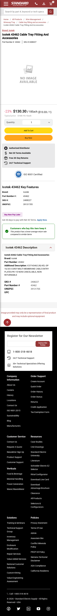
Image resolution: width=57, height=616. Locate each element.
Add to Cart (28, 130)
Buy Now (28, 138)
